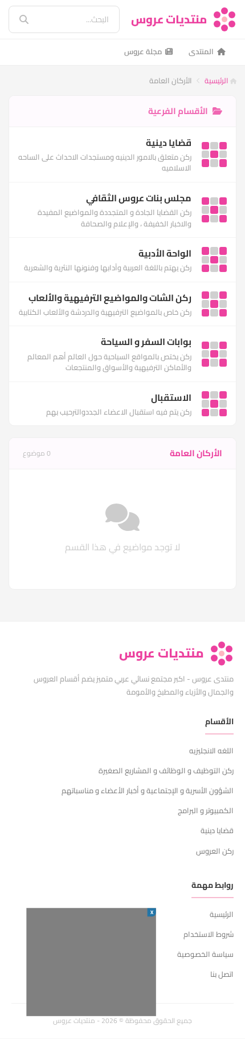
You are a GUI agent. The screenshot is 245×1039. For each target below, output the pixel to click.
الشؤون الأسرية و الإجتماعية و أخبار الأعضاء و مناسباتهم (148, 790)
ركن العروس (215, 851)
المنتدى (201, 51)
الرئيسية (217, 80)
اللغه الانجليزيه (211, 750)
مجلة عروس (143, 51)
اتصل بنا (222, 974)
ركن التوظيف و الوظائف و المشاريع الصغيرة (166, 770)
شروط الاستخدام (208, 934)
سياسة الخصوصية (205, 954)
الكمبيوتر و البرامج (206, 810)
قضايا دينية (217, 830)
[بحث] (16, 19)
